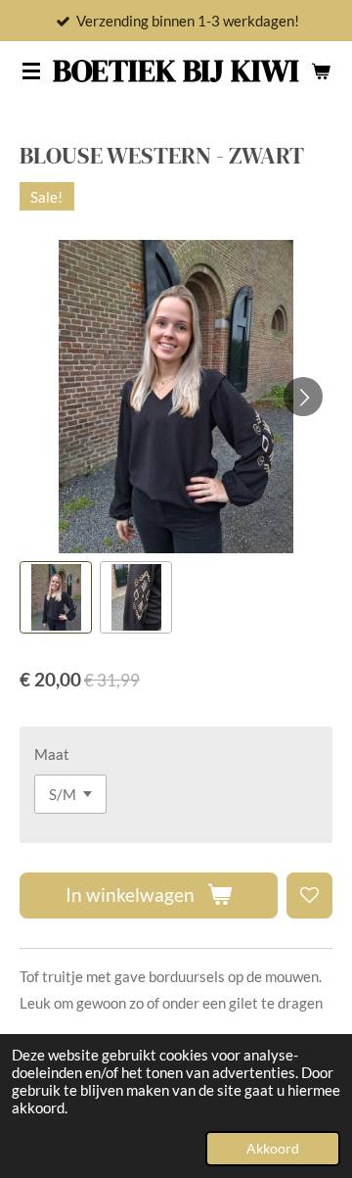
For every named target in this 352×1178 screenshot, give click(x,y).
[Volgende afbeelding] (303, 396)
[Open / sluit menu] (31, 70)
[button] (56, 597)
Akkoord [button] (272, 1148)
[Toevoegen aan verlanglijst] (309, 895)
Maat (51, 754)
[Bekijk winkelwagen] (320, 70)
